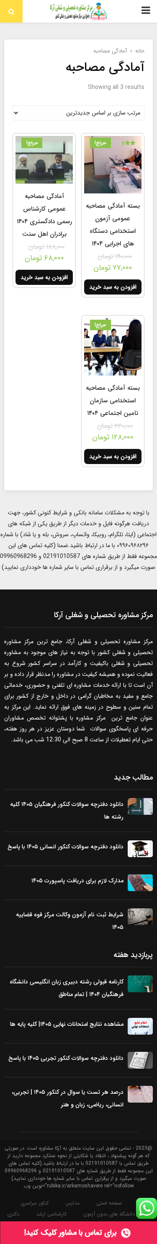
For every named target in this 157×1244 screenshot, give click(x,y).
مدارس (72, 1203)
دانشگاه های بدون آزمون (109, 1214)
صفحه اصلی (109, 1203)
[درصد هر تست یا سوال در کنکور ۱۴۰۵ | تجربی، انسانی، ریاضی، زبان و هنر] (140, 1094)
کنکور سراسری (35, 1203)
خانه (139, 51)
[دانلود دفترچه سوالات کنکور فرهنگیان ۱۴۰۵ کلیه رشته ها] (140, 806)
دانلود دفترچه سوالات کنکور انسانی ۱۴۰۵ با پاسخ (66, 846)
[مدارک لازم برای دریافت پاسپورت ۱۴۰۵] (140, 882)
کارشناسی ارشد (51, 1214)
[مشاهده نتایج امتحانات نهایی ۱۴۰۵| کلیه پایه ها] (140, 1026)
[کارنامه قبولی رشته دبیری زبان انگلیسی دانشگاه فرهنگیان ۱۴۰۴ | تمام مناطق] (140, 983)
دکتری (13, 1214)
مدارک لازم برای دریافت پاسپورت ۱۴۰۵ (77, 880)
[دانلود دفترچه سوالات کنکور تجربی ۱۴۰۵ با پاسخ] (140, 1060)
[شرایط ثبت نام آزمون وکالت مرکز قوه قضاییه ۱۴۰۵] (140, 916)
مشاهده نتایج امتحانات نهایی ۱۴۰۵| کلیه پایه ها (67, 1024)
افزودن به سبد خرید (112, 287)
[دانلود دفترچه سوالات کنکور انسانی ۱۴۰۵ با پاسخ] (140, 848)
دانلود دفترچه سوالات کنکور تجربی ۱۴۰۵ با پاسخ (66, 1058)
